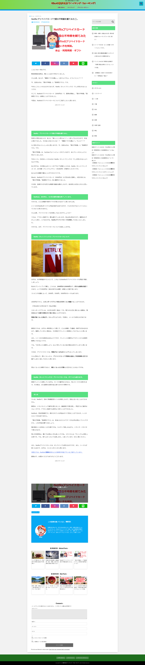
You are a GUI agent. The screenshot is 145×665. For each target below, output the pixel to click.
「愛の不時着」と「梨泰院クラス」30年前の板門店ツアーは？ (80, 562)
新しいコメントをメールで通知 (39, 637)
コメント (34, 608)
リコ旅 (96, 98)
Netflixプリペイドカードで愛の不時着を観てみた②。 (66, 561)
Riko (40, 537)
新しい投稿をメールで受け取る (39, 641)
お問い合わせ (61, 7)
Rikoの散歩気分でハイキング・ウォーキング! (69, 662)
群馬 (95, 136)
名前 (33, 621)
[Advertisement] (59, 116)
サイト (33, 631)
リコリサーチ (35, 512)
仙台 (95, 109)
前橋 (95, 120)
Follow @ (59, 491)
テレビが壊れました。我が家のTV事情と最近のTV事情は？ (38, 562)
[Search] (112, 22)
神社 (95, 130)
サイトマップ (71, 7)
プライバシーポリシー (83, 7)
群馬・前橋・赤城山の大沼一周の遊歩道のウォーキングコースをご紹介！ (38, 587)
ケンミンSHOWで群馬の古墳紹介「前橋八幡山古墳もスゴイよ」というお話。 (80, 587)
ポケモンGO (97, 88)
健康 (95, 114)
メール (34, 626)
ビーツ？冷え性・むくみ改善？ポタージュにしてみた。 (52, 587)
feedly (60, 496)
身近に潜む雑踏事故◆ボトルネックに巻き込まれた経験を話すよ (66, 587)
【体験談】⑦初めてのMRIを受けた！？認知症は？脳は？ (103, 74)
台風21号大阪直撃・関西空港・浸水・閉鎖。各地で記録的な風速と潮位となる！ (52, 562)
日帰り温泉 (97, 125)
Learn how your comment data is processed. (59, 649)
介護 (95, 104)
